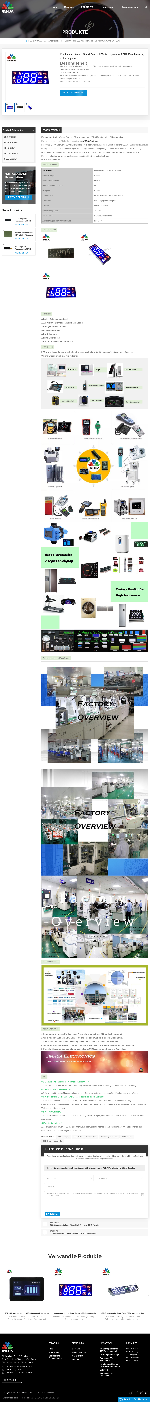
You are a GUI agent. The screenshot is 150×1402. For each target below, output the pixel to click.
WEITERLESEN (21, 225)
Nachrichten (108, 7)
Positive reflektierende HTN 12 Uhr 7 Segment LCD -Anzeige (24, 234)
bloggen (75, 1359)
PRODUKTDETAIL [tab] (51, 130)
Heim (54, 7)
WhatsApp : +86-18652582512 (19, 1373)
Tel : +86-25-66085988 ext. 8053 (19, 1367)
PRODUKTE (87, 7)
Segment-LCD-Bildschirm (106, 1374)
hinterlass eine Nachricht (136, 1399)
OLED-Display (10, 159)
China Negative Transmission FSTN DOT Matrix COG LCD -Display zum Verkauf (24, 220)
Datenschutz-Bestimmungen (55, 1357)
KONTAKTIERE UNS (17, 197)
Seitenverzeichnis (10, 1398)
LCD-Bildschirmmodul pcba (52, 1141)
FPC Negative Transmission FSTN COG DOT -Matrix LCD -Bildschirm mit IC (24, 248)
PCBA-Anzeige (10, 142)
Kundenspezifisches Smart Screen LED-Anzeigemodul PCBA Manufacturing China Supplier (94, 1168)
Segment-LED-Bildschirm (106, 1359)
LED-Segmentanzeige (109, 1355)
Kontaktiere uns (130, 7)
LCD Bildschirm (11, 153)
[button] (148, 1294)
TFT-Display (9, 148)
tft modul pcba (127, 1137)
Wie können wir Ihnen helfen (16, 175)
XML (23, 1398)
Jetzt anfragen (74, 93)
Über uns (69, 7)
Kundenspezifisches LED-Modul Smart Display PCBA (123, 1313)
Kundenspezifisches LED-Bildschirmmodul (110, 1365)
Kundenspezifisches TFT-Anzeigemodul (109, 1350)
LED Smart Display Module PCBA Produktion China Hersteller (75, 1313)
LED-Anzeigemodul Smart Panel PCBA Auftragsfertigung (27, 1313)
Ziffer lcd (104, 1370)
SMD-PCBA (78, 1137)
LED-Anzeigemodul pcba (109, 1137)
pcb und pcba (91, 1137)
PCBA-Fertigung (63, 1137)
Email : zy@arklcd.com (15, 1370)
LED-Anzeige (10, 137)
